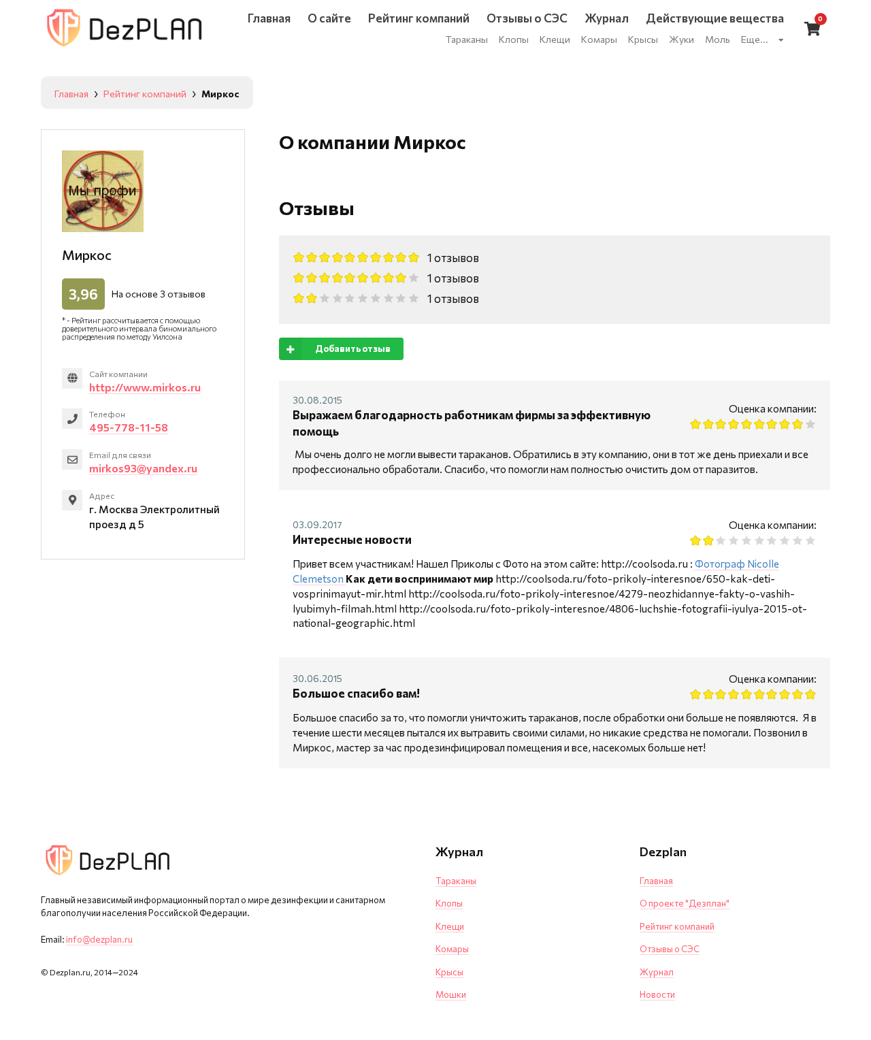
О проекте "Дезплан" (684, 903)
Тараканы (456, 880)
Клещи (450, 926)
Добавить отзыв (353, 348)
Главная (656, 880)
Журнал (657, 971)
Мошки (451, 994)
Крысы (449, 971)
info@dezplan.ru (99, 939)
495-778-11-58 (128, 427)
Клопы (449, 903)
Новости (657, 994)
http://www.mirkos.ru (145, 386)
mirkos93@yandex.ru (143, 467)
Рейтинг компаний (677, 926)
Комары (452, 948)
